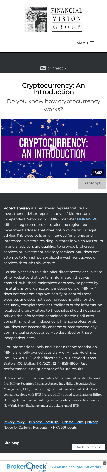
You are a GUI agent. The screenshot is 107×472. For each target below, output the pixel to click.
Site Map (12, 443)
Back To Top (86, 447)
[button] (85, 43)
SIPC (93, 219)
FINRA (82, 219)
